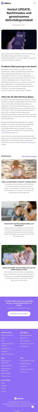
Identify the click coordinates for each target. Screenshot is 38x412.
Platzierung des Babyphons (6, 369)
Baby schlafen (5, 373)
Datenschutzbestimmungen (11, 404)
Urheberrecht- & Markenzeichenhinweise (19, 406)
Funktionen (23, 366)
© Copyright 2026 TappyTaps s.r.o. (19, 402)
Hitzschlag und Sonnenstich (6, 362)
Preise (3, 338)
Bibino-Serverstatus (7, 354)
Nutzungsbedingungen (28, 404)
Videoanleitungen (25, 363)
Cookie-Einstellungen (26, 369)
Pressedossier (24, 346)
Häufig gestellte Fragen (27, 361)
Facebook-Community (28, 142)
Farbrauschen (5, 376)
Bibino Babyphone (25, 335)
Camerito (4, 386)
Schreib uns (23, 372)
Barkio (3, 383)
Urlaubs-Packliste (6, 366)
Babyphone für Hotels (27, 343)
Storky (3, 388)
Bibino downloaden (7, 335)
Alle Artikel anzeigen (29, 156)
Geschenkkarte (6, 348)
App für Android (25, 341)
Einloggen (4, 351)
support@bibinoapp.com (9, 132)
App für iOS (23, 338)
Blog (2, 341)
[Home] (19, 399)
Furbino (3, 391)
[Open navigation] (34, 3)
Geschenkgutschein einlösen (7, 345)
